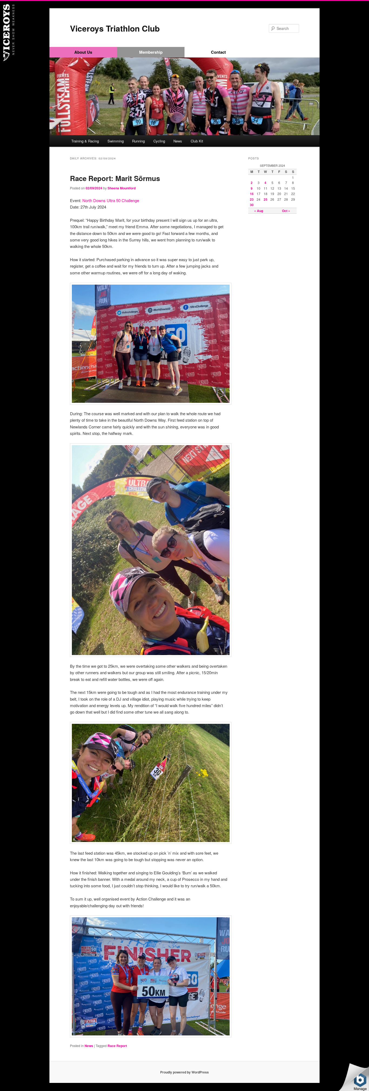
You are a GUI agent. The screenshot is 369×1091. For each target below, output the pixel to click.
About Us (83, 52)
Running (138, 141)
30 (252, 204)
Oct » (286, 210)
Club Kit (197, 141)
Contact (218, 52)
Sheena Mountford (122, 188)
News (177, 141)
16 (252, 193)
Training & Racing (85, 141)
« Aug (258, 210)
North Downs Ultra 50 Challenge (110, 200)
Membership (151, 52)
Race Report (117, 1045)
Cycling (159, 141)
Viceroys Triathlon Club (115, 28)
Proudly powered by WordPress (184, 1072)
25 (265, 199)
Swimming (116, 141)
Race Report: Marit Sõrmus (115, 178)
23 (252, 199)
